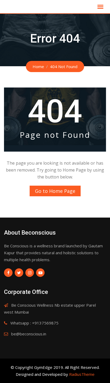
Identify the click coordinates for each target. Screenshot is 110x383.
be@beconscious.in (28, 333)
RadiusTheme (82, 374)
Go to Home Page (55, 191)
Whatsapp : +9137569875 (34, 323)
